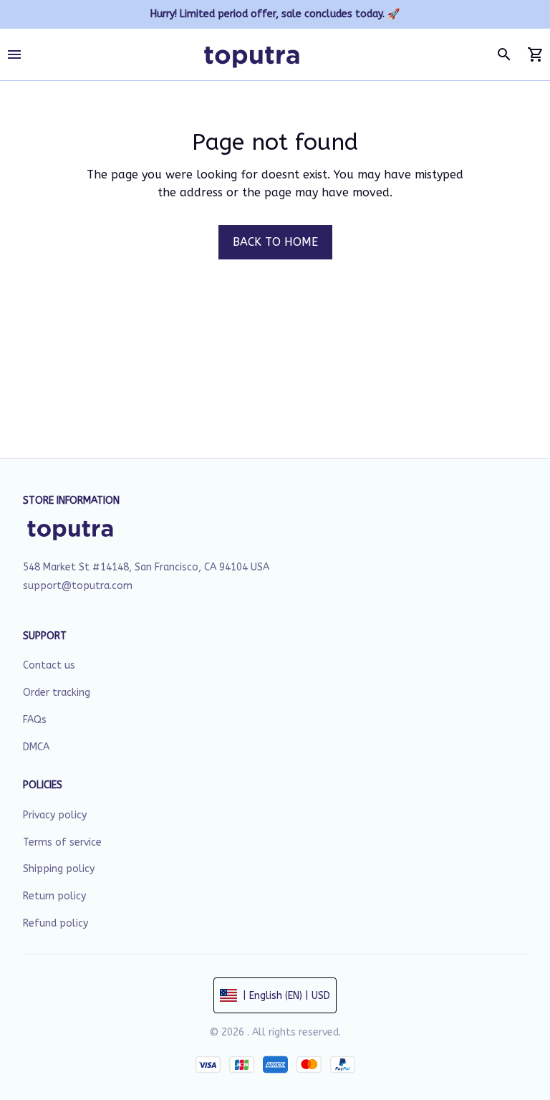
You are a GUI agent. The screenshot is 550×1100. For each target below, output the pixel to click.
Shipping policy (59, 869)
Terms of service (62, 842)
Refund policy (55, 923)
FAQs (35, 720)
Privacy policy (55, 815)
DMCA (36, 747)
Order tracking (56, 693)
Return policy (54, 896)
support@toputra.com (77, 586)
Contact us (49, 665)
